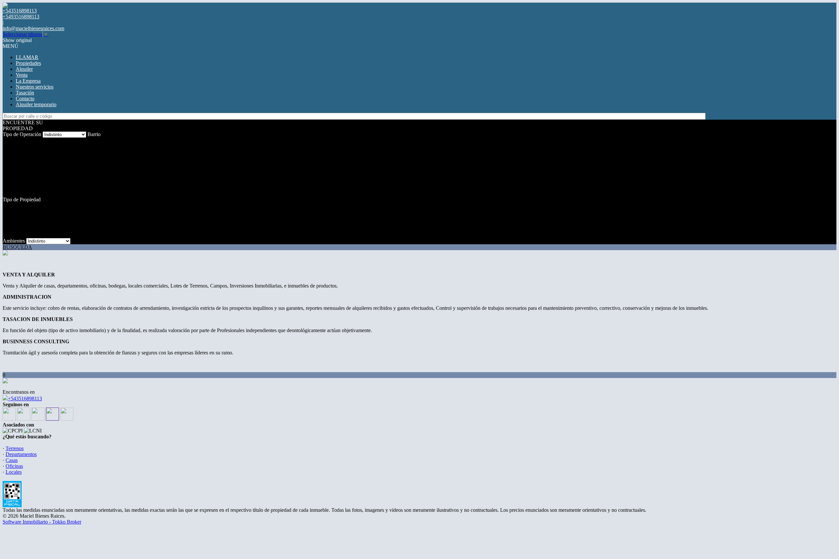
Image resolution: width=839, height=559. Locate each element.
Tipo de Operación (22, 134)
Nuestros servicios (34, 87)
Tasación (25, 92)
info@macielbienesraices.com (33, 28)
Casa (8, 223)
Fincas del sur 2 (19, 158)
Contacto (25, 98)
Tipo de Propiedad (22, 199)
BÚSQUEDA (17, 247)
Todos (9, 140)
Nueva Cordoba (19, 176)
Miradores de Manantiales (29, 170)
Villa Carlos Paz (19, 193)
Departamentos (21, 454)
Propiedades (28, 63)
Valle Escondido (19, 187)
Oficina (10, 229)
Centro (10, 152)
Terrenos (15, 448)
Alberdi (10, 146)
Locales (11, 235)
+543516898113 (25, 398)
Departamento (17, 217)
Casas (12, 460)
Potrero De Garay (21, 182)
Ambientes (14, 241)
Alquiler (24, 69)
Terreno (11, 211)
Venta (22, 75)
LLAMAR (27, 57)
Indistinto (12, 205)
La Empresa (28, 81)
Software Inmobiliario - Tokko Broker (42, 522)
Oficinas (14, 466)
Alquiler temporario (36, 104)
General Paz (15, 164)
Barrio (94, 134)
